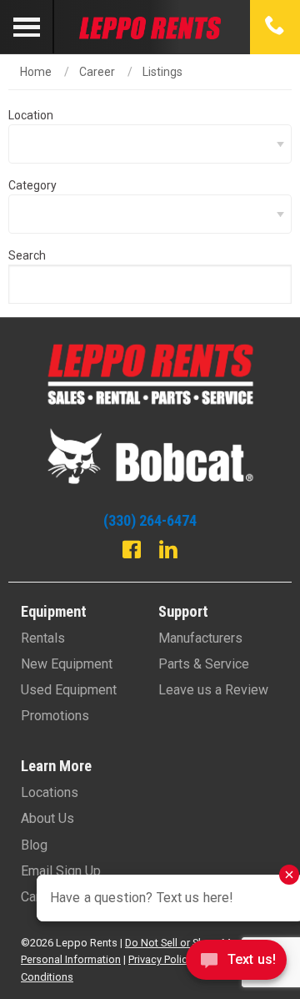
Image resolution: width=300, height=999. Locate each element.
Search (27, 255)
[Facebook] (132, 551)
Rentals (43, 638)
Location (30, 115)
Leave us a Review (213, 690)
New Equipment (66, 664)
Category (32, 185)
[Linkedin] (168, 551)
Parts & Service (203, 664)
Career (97, 71)
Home (36, 71)
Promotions (55, 716)
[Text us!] (236, 964)
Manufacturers (200, 638)
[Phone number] (275, 26)
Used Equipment (69, 690)
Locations (49, 792)
